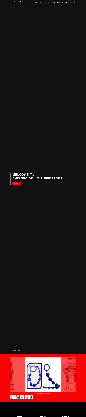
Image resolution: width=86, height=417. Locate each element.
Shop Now (16, 183)
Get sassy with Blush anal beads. (43, 393)
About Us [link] (42, 2)
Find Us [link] (53, 2)
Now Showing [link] (60, 2)
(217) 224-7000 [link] (16, 350)
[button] (66, 2)
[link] (21, 3)
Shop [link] (48, 2)
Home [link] (37, 2)
